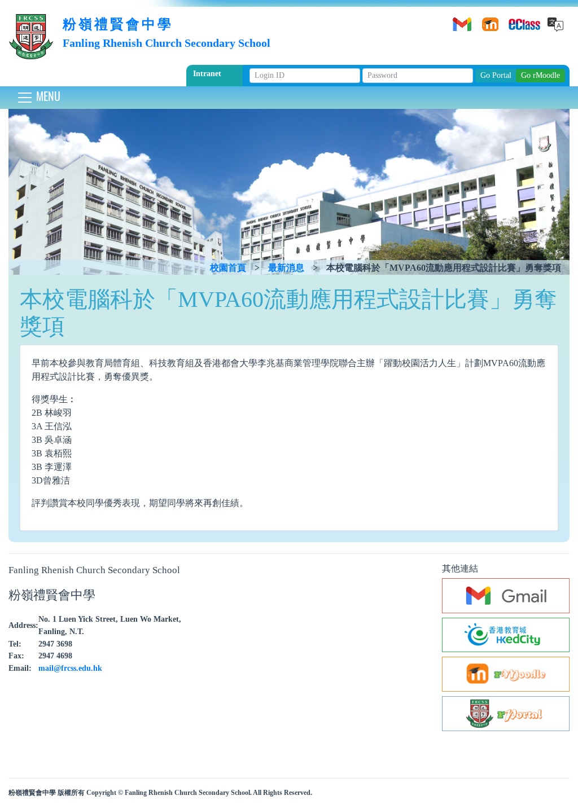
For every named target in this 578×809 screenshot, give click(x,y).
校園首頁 (228, 267)
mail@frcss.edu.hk (70, 667)
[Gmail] (460, 20)
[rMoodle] (488, 20)
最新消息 (286, 267)
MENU (46, 95)
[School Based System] (516, 20)
